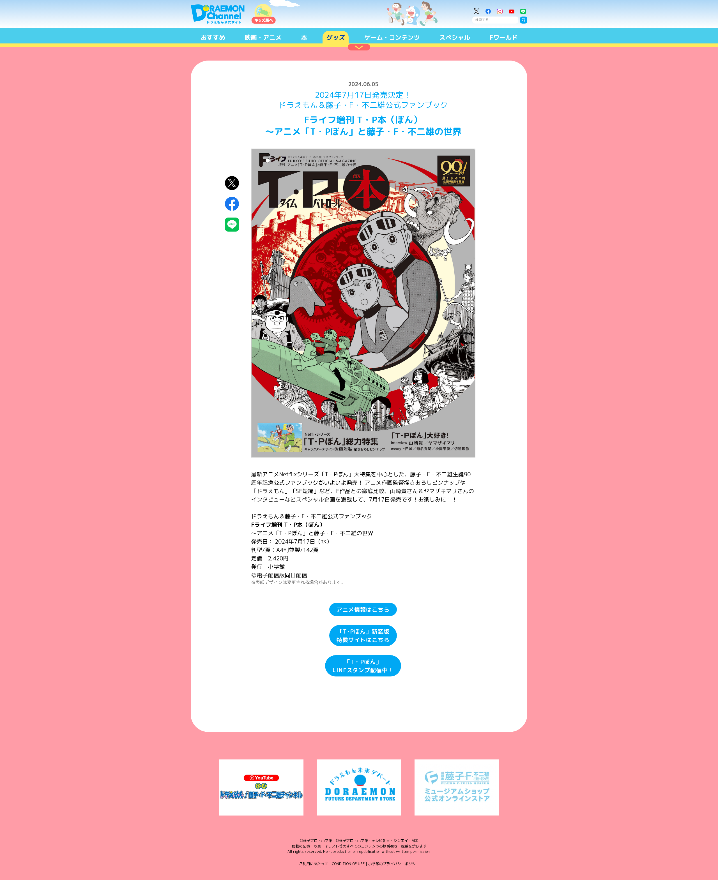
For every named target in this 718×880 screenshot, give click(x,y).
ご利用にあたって (313, 863)
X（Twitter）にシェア (232, 183)
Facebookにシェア (232, 204)
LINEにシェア (232, 225)
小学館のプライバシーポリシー (393, 863)
